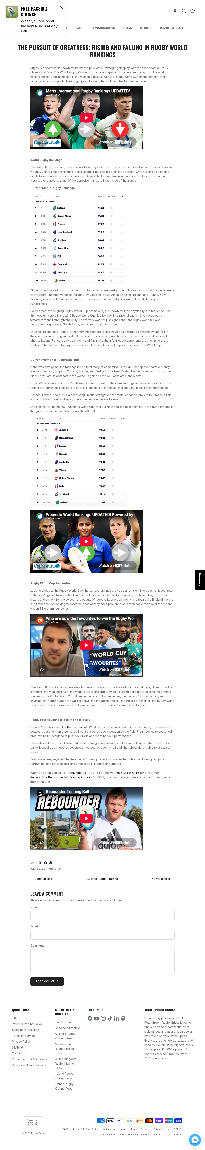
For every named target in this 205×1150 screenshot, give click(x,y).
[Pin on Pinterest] (50, 862)
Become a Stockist (67, 1028)
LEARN (127, 28)
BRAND (80, 28)
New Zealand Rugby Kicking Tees (64, 1048)
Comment (37, 945)
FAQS (15, 1018)
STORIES (146, 28)
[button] (195, 1140)
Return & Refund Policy (27, 1024)
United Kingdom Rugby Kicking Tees (65, 1063)
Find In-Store (63, 1022)
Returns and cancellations (29, 1065)
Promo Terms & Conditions (29, 1059)
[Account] (174, 11)
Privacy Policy (21, 1041)
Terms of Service (23, 1035)
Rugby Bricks (38, 1133)
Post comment (47, 981)
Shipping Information (25, 1029)
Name (34, 907)
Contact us (19, 1053)
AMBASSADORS (103, 28)
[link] (34, 19)
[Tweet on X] (40, 862)
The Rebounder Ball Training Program (67, 777)
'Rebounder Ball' (77, 772)
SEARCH (17, 1047)
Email (34, 926)
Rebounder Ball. (77, 727)
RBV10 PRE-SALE (172, 28)
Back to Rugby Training (102, 878)
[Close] (61, 7)
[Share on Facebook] (45, 862)
